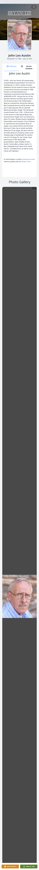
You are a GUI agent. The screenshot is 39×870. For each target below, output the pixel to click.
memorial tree (28, 159)
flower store (26, 161)
